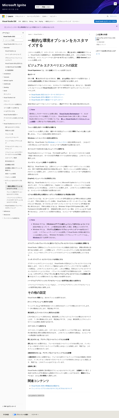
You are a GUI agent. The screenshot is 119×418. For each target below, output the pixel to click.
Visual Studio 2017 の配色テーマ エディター (46, 100)
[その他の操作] (89, 34)
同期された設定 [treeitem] (9, 130)
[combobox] (12, 36)
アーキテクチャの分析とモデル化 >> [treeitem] (13, 119)
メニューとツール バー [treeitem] (12, 137)
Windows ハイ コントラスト (57, 142)
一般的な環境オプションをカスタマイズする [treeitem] (14, 187)
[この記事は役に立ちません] (99, 54)
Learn (30, 34)
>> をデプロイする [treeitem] (9, 111)
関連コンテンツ (101, 44)
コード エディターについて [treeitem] (13, 54)
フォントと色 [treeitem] (9, 134)
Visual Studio (38, 34)
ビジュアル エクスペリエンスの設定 (106, 38)
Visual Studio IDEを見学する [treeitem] (13, 63)
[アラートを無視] (115, 3)
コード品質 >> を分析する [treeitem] (11, 108)
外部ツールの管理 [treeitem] (10, 174)
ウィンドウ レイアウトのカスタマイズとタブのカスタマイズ (51, 388)
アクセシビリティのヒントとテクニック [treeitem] (13, 148)
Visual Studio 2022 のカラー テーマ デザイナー (47, 95)
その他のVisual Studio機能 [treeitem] (13, 67)
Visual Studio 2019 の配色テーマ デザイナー (46, 97)
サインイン (113, 16)
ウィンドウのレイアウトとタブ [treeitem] (13, 142)
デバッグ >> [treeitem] (7, 94)
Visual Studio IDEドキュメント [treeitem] (13, 44)
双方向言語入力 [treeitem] (9, 161)
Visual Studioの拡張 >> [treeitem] (11, 114)
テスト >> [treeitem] (6, 101)
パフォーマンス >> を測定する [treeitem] (13, 104)
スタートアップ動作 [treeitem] (11, 158)
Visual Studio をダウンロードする (105, 21)
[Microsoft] (3, 16)
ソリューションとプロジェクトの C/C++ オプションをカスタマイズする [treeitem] (15, 200)
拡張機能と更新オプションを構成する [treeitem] (13, 169)
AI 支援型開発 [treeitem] (9, 70)
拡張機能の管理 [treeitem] (9, 165)
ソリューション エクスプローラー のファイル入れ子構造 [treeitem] (13, 153)
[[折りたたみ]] (23, 32)
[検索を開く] (108, 16)
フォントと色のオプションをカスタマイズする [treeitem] (14, 193)
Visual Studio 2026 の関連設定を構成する (45, 386)
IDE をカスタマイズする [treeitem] (12, 127)
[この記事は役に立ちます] (97, 54)
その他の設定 (100, 42)
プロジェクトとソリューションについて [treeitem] (13, 59)
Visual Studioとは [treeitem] (10, 51)
